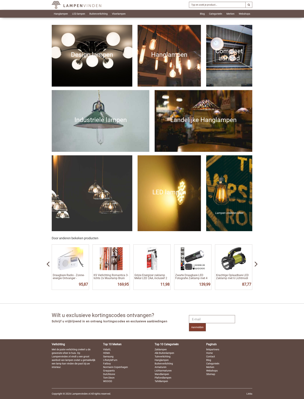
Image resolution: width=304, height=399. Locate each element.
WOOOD (107, 381)
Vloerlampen (119, 13)
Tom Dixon (109, 377)
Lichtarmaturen (163, 370)
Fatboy (107, 363)
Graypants (109, 370)
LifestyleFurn (110, 360)
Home (209, 353)
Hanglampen (61, 13)
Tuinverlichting (162, 356)
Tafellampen (161, 381)
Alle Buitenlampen (164, 353)
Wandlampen (162, 374)
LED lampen (78, 13)
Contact (210, 356)
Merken (230, 13)
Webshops (244, 13)
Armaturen (160, 367)
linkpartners (212, 349)
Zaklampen (161, 349)
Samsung (108, 356)
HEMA (106, 353)
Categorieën (215, 13)
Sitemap (210, 374)
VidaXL (107, 349)
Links (249, 393)
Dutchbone (109, 374)
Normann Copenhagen (115, 367)
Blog (202, 13)
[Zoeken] (248, 5)
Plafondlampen (163, 377)
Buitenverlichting (98, 13)
